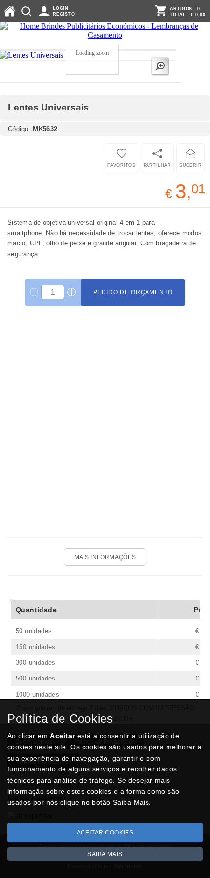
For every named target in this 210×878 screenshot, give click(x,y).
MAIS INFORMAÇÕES (105, 557)
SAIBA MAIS (105, 854)
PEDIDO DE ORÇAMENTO (133, 292)
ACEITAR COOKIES (105, 832)
